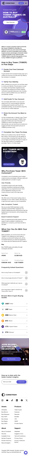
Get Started (10, 22)
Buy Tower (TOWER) (8, 164)
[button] (14, 272)
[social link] (2, 400)
